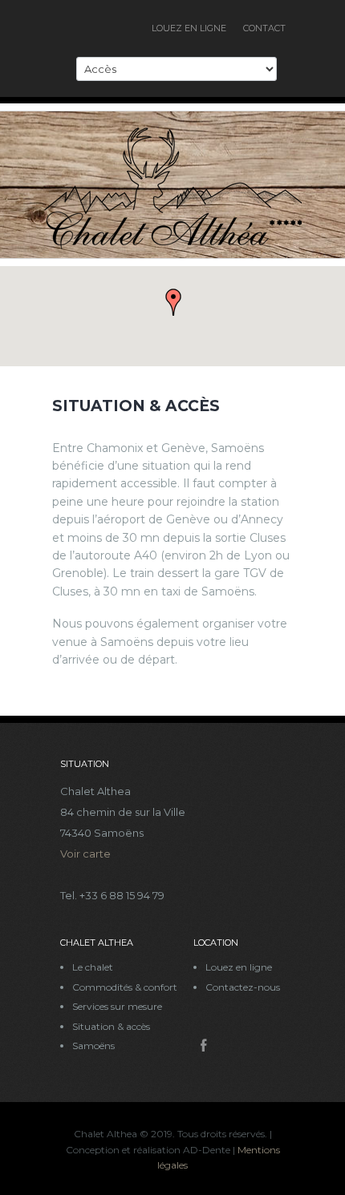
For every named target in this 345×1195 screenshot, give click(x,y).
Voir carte (85, 853)
